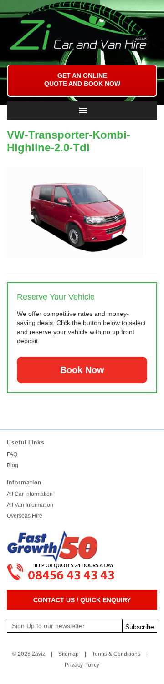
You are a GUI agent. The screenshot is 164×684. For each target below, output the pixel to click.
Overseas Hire (24, 516)
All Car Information (30, 494)
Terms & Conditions (116, 654)
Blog (12, 465)
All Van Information (30, 505)
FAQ (12, 454)
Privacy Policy (82, 665)
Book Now (82, 370)
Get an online (82, 79)
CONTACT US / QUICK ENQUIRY (82, 600)
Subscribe (139, 626)
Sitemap (68, 654)
